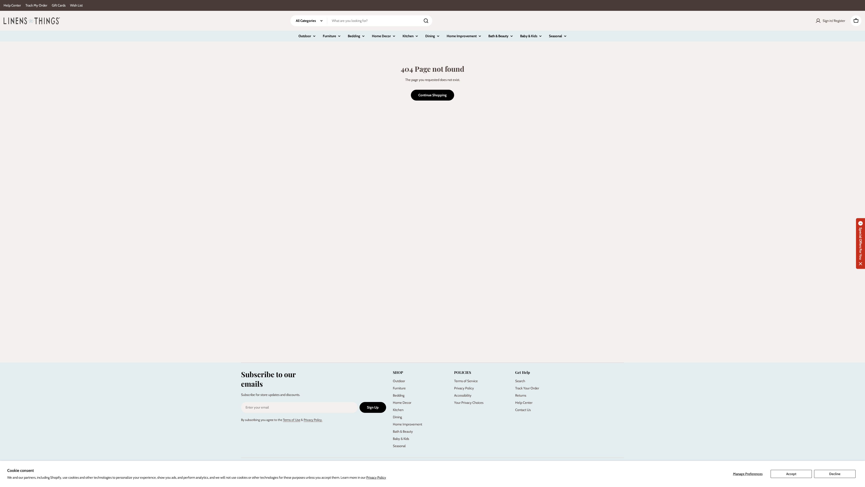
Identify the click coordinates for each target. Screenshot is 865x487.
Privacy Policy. (313, 420)
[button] (860, 243)
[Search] (426, 20)
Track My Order (36, 5)
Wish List (76, 5)
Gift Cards (59, 5)
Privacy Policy (376, 478)
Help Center (12, 5)
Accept (791, 474)
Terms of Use (291, 420)
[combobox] (361, 20)
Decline (834, 474)
